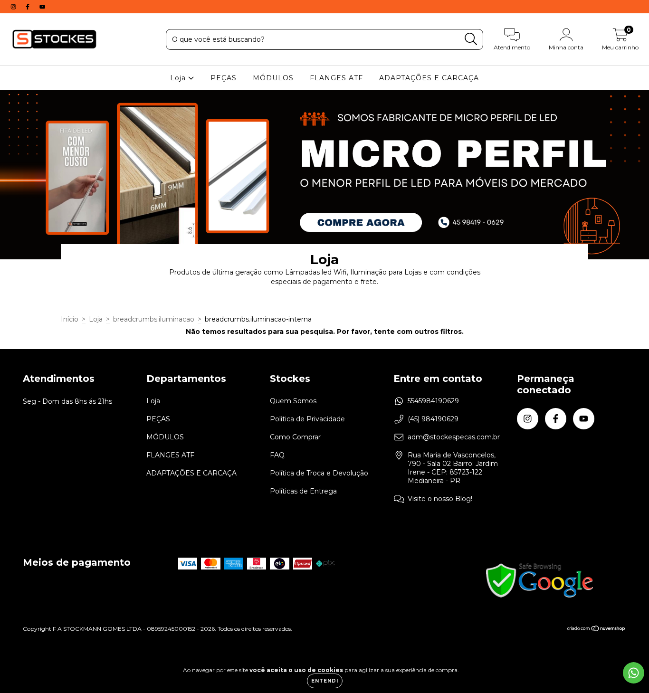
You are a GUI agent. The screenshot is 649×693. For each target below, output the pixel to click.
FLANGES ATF (336, 78)
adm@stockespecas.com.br (454, 437)
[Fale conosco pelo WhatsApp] (633, 673)
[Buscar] (471, 39)
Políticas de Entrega (303, 491)
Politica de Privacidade (307, 419)
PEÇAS (223, 78)
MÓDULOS (273, 78)
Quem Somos (293, 401)
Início (69, 319)
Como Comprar (295, 437)
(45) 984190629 (433, 419)
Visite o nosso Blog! (440, 498)
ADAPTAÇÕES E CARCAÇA (429, 78)
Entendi (324, 681)
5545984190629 (433, 401)
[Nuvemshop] (596, 629)
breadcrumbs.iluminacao (153, 319)
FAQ (277, 455)
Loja (179, 78)
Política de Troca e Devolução (319, 473)
